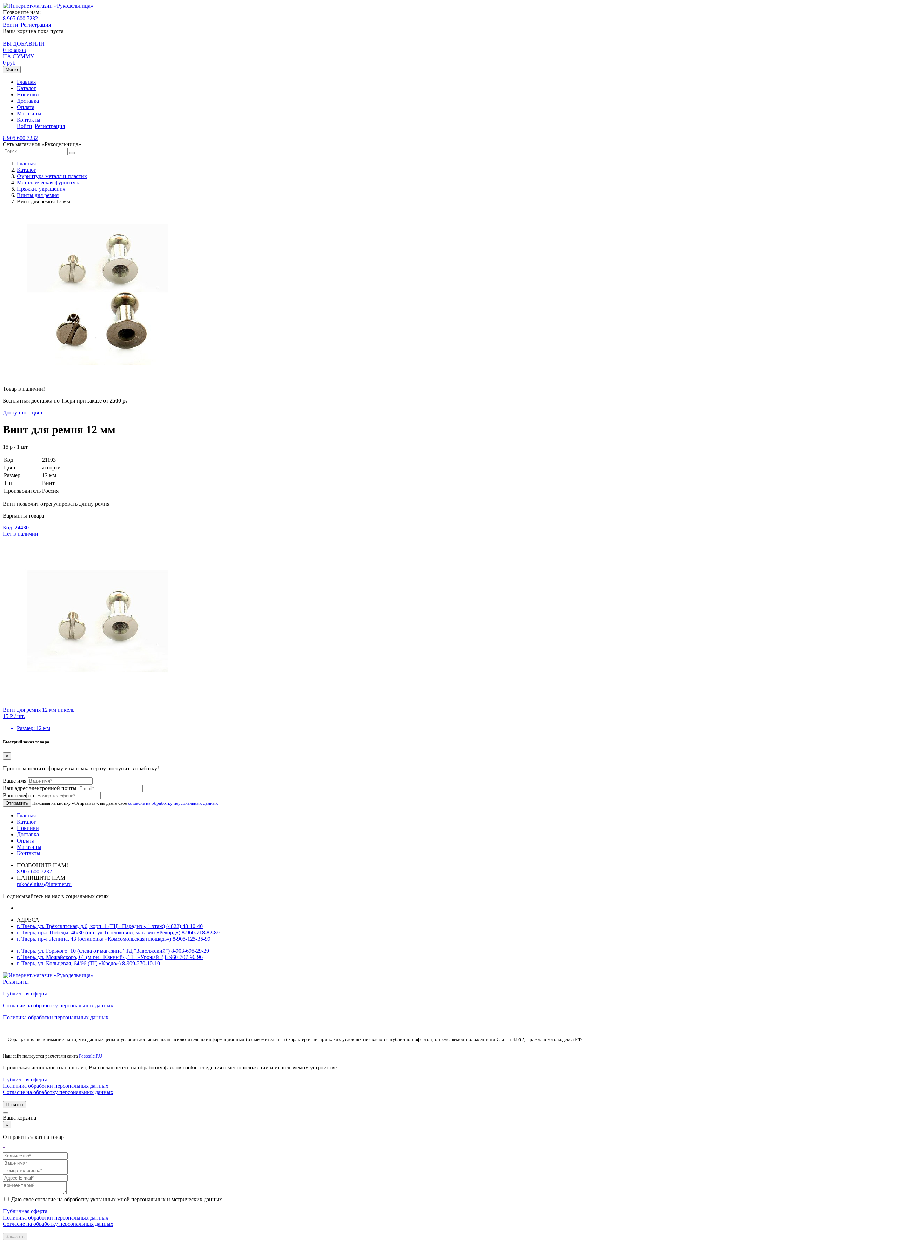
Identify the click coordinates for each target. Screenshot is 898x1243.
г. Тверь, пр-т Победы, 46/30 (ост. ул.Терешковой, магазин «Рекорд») (98, 932)
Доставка (28, 101)
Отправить (17, 803)
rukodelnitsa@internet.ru (44, 884)
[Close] (5, 1113)
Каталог (26, 88)
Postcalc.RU (90, 1056)
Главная (26, 82)
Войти (10, 25)
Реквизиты (16, 982)
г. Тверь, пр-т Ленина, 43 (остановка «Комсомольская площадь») (94, 939)
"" (5, 1149)
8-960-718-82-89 (201, 932)
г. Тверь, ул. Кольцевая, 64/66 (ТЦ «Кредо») (69, 963)
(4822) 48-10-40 (184, 926)
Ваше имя (14, 781)
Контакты (28, 120)
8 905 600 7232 (20, 18)
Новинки (28, 94)
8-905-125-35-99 (191, 939)
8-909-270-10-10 (141, 963)
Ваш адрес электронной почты (39, 788)
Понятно (14, 1104)
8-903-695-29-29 (190, 951)
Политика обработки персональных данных (55, 1017)
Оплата (25, 107)
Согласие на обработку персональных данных (58, 1005)
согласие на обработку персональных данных (173, 803)
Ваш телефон (18, 795)
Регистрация (36, 25)
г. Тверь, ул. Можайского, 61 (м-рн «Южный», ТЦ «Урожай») (90, 957)
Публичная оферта (25, 994)
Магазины (29, 113)
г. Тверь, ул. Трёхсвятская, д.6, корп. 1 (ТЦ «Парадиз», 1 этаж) (91, 926)
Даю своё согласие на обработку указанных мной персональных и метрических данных (116, 1199)
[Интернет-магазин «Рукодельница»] (48, 6)
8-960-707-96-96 (184, 957)
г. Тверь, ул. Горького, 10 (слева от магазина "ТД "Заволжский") (93, 951)
